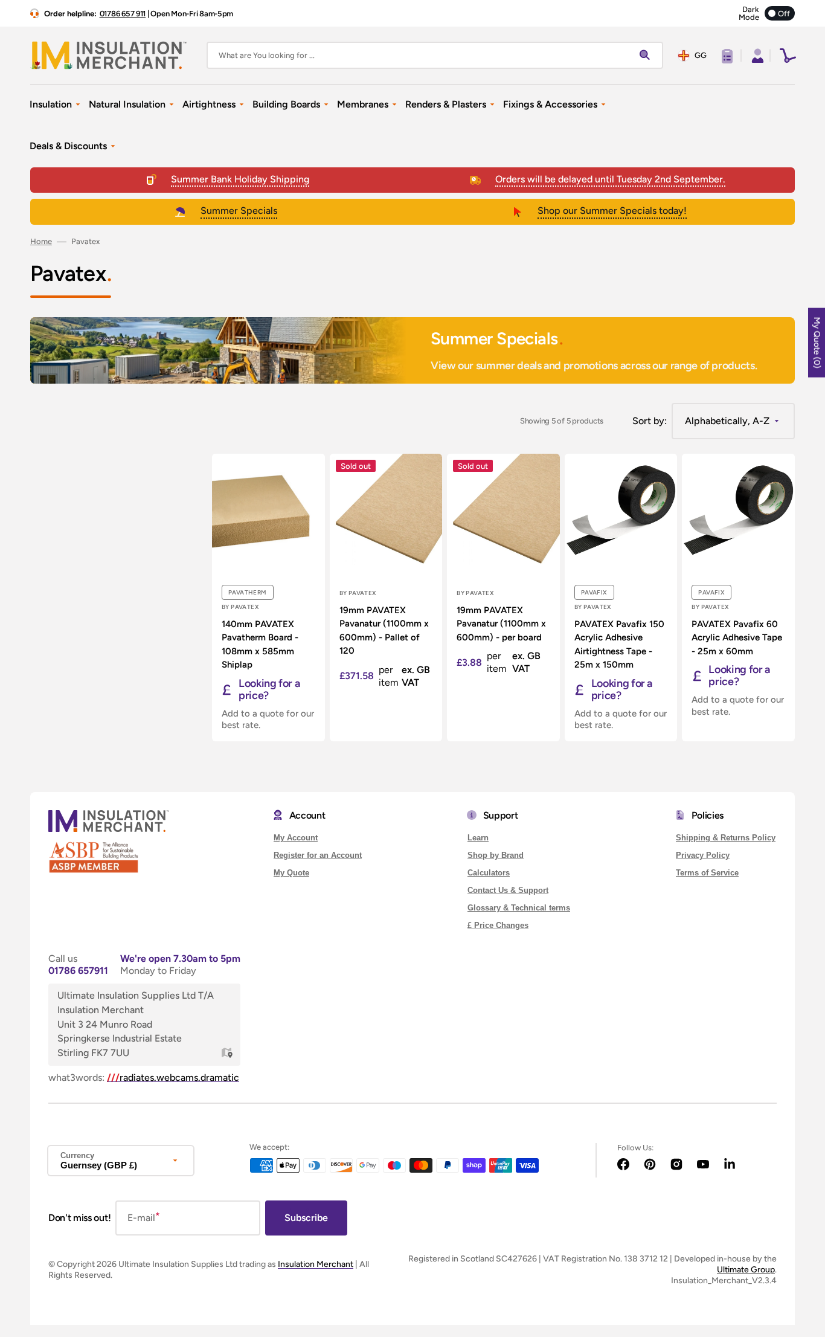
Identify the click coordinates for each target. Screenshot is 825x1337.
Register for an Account (318, 855)
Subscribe (306, 1217)
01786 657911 (78, 970)
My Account (296, 837)
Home (41, 241)
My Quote (291, 872)
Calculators (488, 872)
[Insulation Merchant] (108, 55)
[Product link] (268, 597)
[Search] (647, 55)
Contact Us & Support (507, 890)
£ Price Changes (497, 925)
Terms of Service (707, 872)
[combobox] (435, 55)
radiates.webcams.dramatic (173, 1077)
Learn (478, 837)
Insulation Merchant (315, 1264)
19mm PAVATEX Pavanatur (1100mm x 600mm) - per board (501, 624)
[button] (756, 55)
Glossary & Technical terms (518, 907)
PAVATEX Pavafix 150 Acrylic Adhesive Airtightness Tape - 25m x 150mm (619, 645)
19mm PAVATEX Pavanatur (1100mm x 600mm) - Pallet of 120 (384, 631)
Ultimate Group (746, 1270)
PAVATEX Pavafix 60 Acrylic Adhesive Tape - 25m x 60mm (737, 638)
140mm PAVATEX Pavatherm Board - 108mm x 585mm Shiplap (260, 645)
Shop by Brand (495, 855)
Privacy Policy (703, 855)
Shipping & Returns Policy (725, 837)
